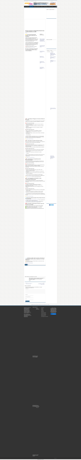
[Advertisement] (35, 14)
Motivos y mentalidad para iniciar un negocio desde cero (53, 57)
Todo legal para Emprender (44, 316)
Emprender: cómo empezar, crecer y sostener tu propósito (42, 57)
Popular (51, 50)
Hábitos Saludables (43, 314)
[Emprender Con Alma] (28, 3)
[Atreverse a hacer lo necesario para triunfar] (48, 131)
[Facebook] (49, 204)
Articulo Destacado (43, 312)
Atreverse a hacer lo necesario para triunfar (53, 108)
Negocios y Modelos (31, 6)
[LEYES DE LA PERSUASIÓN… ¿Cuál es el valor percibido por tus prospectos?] (48, 179)
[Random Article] (56, 6)
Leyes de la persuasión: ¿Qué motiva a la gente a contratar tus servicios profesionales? (53, 54)
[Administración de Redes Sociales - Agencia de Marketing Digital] (45, 3)
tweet (28, 264)
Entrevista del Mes (43, 313)
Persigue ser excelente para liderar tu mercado (53, 61)
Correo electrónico (27, 296)
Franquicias (42, 307)
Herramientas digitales (46, 6)
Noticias (42, 308)
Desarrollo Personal (38, 6)
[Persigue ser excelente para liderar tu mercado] (48, 83)
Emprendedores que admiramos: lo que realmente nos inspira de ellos (42, 62)
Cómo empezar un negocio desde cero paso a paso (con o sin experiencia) (42, 68)
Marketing (35, 6)
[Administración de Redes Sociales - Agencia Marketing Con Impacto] (40, 304)
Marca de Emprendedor (27, 6)
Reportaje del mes (43, 315)
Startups (52, 6)
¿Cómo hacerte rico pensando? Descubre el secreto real (42, 51)
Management (49, 6)
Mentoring (42, 311)
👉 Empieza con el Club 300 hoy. (29, 157)
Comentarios (48, 51)
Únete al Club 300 (28, 176)
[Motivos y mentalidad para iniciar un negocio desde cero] (48, 58)
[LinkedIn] (51, 204)
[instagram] (53, 204)
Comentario (27, 288)
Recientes (48, 50)
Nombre (26, 294)
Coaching (42, 310)
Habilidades (42, 6)
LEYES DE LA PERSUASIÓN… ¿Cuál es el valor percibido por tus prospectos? (52, 157)
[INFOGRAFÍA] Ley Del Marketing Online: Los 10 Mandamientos (36, 406)
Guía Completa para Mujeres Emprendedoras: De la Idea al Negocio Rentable (41, 284)
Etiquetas (52, 51)
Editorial (42, 309)
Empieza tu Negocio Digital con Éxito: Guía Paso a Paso (29, 283)
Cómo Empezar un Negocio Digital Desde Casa (32, 201)
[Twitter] (51, 1)
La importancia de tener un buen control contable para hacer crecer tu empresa (42, 46)
